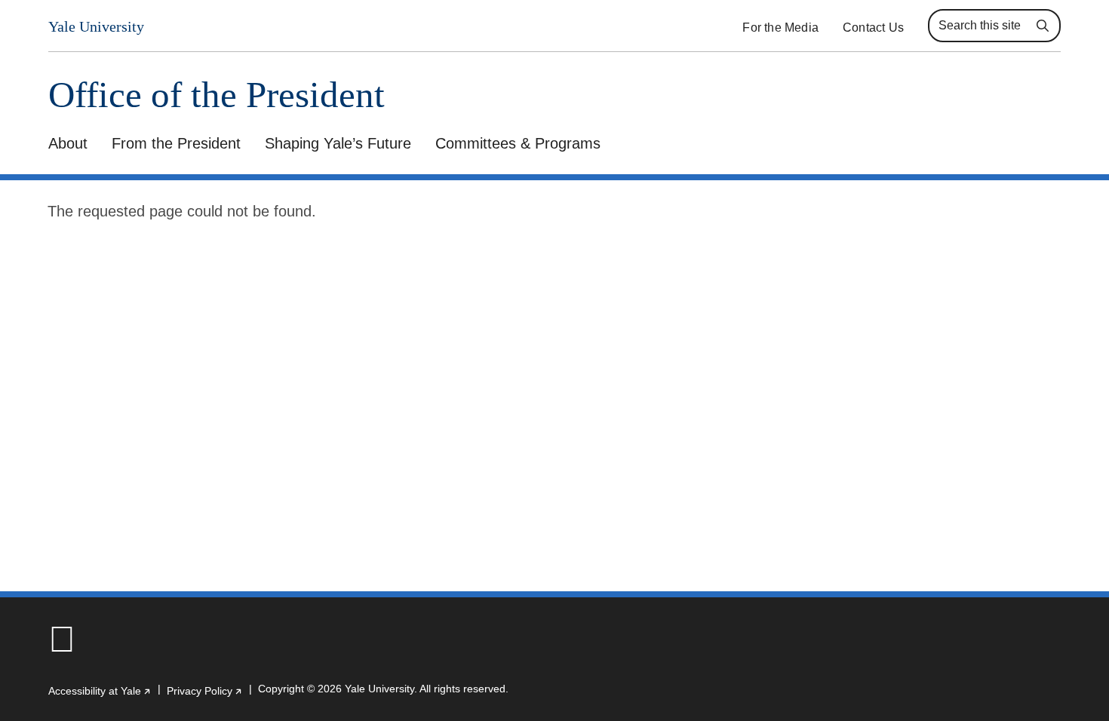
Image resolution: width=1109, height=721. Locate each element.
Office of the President (216, 94)
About (68, 143)
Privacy (205, 691)
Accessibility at (100, 691)
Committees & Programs (518, 143)
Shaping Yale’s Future (338, 143)
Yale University (96, 26)
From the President (176, 143)
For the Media (780, 27)
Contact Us (873, 27)
